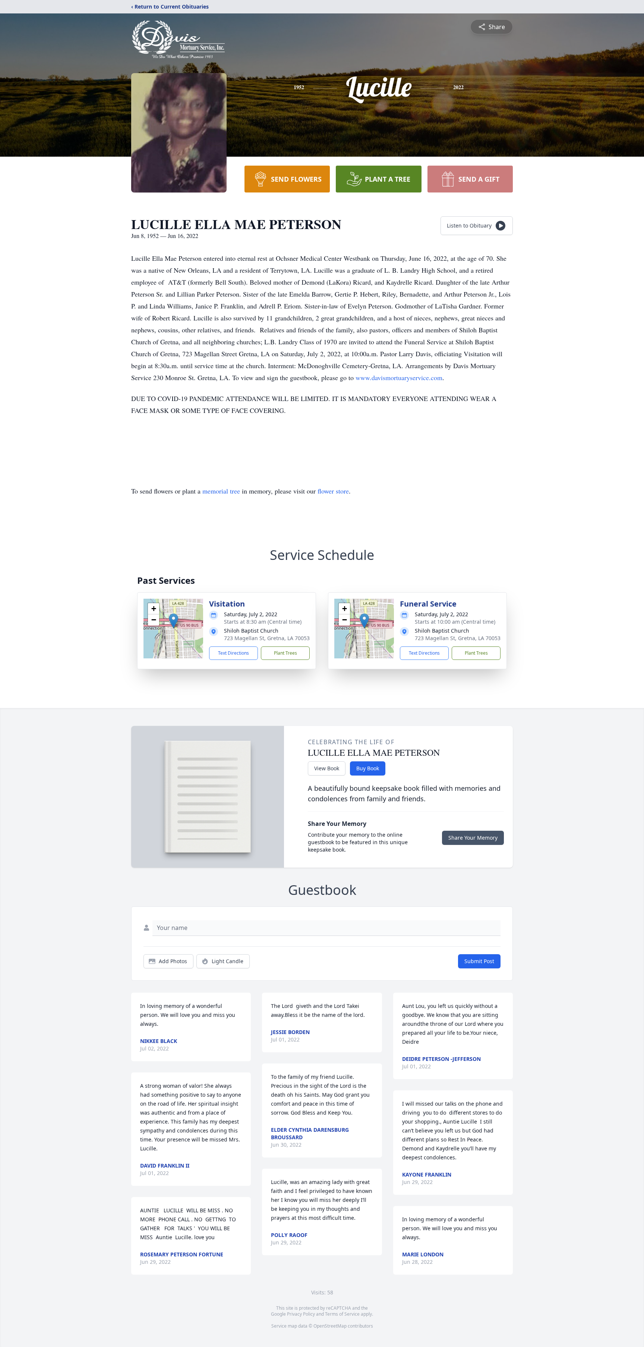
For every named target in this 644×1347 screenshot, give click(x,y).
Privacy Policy (301, 1314)
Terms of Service (342, 1314)
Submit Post (479, 961)
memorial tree (221, 490)
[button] (173, 621)
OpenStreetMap (330, 1326)
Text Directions (233, 653)
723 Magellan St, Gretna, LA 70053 (267, 638)
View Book (326, 768)
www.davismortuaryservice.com (399, 377)
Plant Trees (285, 653)
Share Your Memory (473, 837)
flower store (333, 490)
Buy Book (367, 768)
